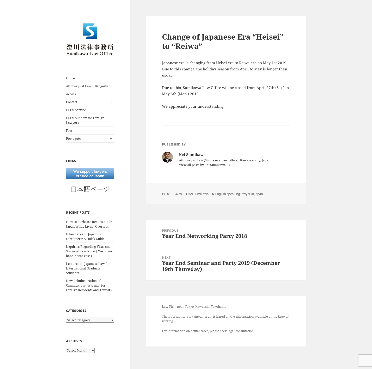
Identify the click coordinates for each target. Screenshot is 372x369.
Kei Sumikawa (198, 194)
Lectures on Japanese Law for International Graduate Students (88, 268)
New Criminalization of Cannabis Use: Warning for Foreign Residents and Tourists (89, 285)
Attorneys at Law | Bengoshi (87, 86)
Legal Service (76, 110)
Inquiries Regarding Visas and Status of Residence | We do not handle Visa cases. (89, 251)
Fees (69, 130)
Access (71, 94)
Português (73, 138)
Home (70, 78)
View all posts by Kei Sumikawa (202, 165)
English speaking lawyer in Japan (239, 194)
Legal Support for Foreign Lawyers (85, 120)
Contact (71, 102)
